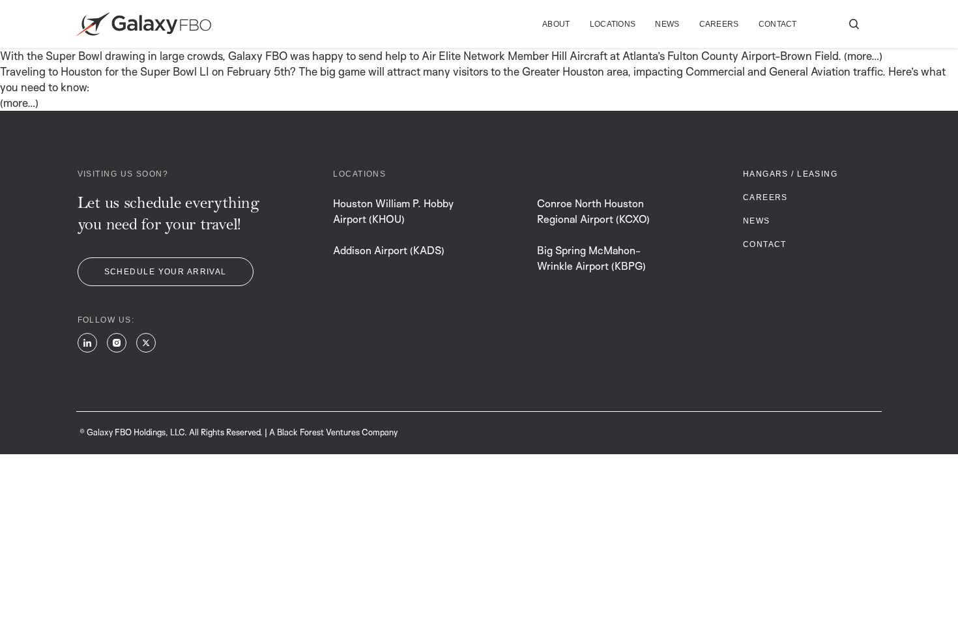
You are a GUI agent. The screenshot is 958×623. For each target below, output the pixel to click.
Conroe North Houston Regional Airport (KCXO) (593, 211)
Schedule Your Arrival (165, 271)
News (667, 24)
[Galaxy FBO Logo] (143, 24)
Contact (778, 24)
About (556, 24)
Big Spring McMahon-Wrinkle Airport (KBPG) (591, 258)
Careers (719, 24)
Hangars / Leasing (790, 174)
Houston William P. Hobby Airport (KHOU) (393, 211)
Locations (613, 24)
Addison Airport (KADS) (388, 250)
